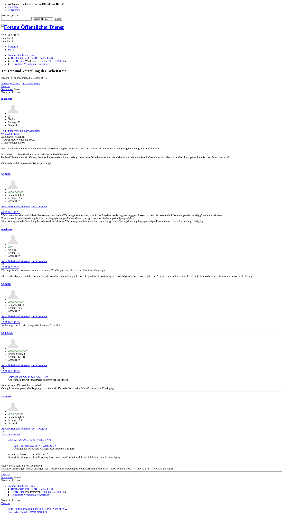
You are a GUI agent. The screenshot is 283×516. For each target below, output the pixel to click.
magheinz (6, 98)
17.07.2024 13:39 (10, 434)
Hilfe (10, 508)
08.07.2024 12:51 (10, 212)
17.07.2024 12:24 (10, 371)
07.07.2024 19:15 (10, 133)
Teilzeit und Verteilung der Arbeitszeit (20, 130)
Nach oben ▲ (60, 508)
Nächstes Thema (31, 83)
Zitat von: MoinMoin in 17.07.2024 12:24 (29, 440)
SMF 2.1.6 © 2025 (18, 511)
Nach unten (7, 89)
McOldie (6, 174)
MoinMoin (7, 333)
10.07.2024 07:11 (10, 267)
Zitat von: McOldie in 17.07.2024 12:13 (28, 376)
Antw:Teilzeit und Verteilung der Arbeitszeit (24, 206)
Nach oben (7, 477)
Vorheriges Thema (10, 83)
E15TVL (60, 61)
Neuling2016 (47, 61)
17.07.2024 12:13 (10, 322)
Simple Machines (38, 511)
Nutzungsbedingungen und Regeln (33, 508)
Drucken (5, 86)
